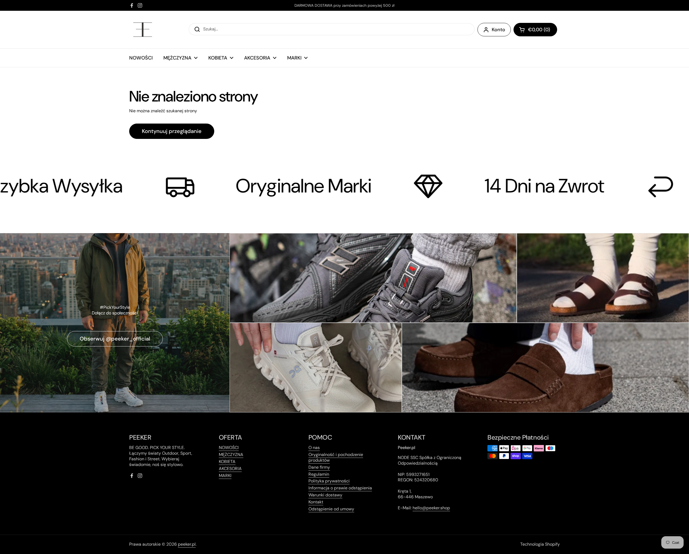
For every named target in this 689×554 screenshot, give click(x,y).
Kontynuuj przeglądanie (172, 131)
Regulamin (318, 474)
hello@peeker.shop (431, 508)
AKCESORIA (230, 468)
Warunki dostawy (325, 495)
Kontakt (315, 502)
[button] (535, 29)
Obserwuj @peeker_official (115, 338)
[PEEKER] (142, 29)
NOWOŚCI (229, 447)
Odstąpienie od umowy (331, 509)
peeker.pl (187, 544)
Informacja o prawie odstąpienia (340, 488)
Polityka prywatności (329, 481)
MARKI (225, 475)
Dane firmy (319, 467)
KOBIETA (227, 461)
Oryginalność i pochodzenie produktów (335, 457)
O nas (314, 447)
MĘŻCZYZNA (231, 454)
